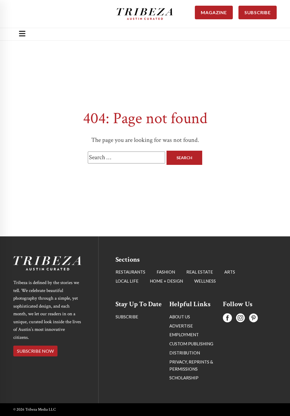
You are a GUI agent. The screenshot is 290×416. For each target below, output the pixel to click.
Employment (184, 334)
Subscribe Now (35, 351)
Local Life (127, 280)
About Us (179, 316)
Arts (229, 271)
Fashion (166, 271)
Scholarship (184, 377)
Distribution (184, 352)
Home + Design (166, 280)
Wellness (205, 280)
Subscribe (127, 316)
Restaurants (130, 271)
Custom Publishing (191, 343)
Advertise (181, 325)
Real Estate (199, 271)
